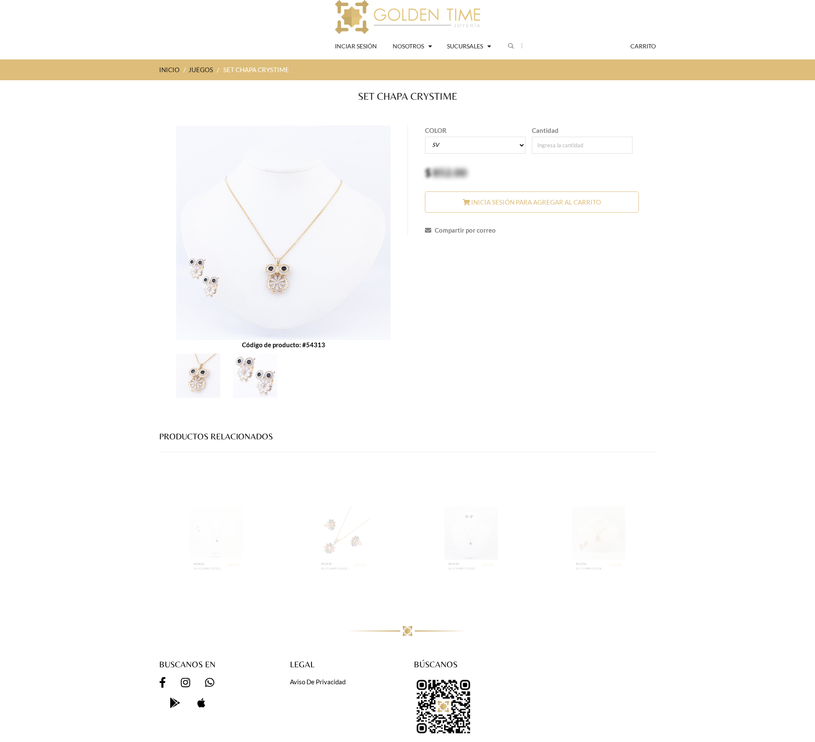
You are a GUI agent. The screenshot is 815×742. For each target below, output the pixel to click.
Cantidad (545, 130)
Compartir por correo (464, 230)
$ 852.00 (251, 590)
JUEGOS (200, 69)
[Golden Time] (407, 17)
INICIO (169, 69)
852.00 (450, 172)
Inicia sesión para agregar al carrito (535, 202)
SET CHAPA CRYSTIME (199, 597)
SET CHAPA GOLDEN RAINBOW (327, 597)
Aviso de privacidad (318, 682)
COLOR (436, 130)
